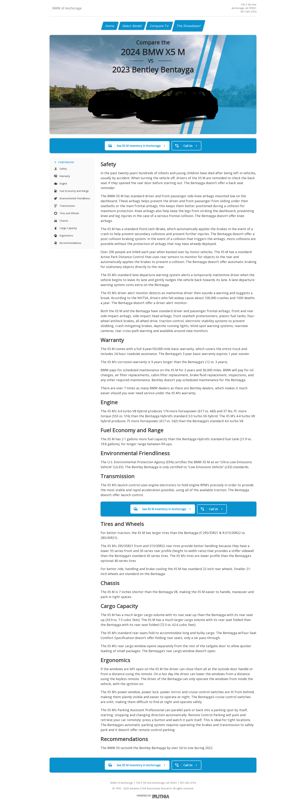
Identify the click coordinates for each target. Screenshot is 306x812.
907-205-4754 (248, 11)
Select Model (132, 26)
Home (110, 26)
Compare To (159, 26)
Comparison (66, 162)
